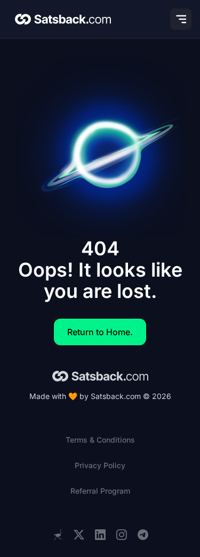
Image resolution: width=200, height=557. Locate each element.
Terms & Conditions (100, 439)
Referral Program (100, 490)
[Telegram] (143, 535)
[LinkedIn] (100, 535)
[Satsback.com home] (63, 19)
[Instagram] (121, 535)
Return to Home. (100, 332)
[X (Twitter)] (79, 535)
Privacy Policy (100, 465)
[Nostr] (57, 534)
